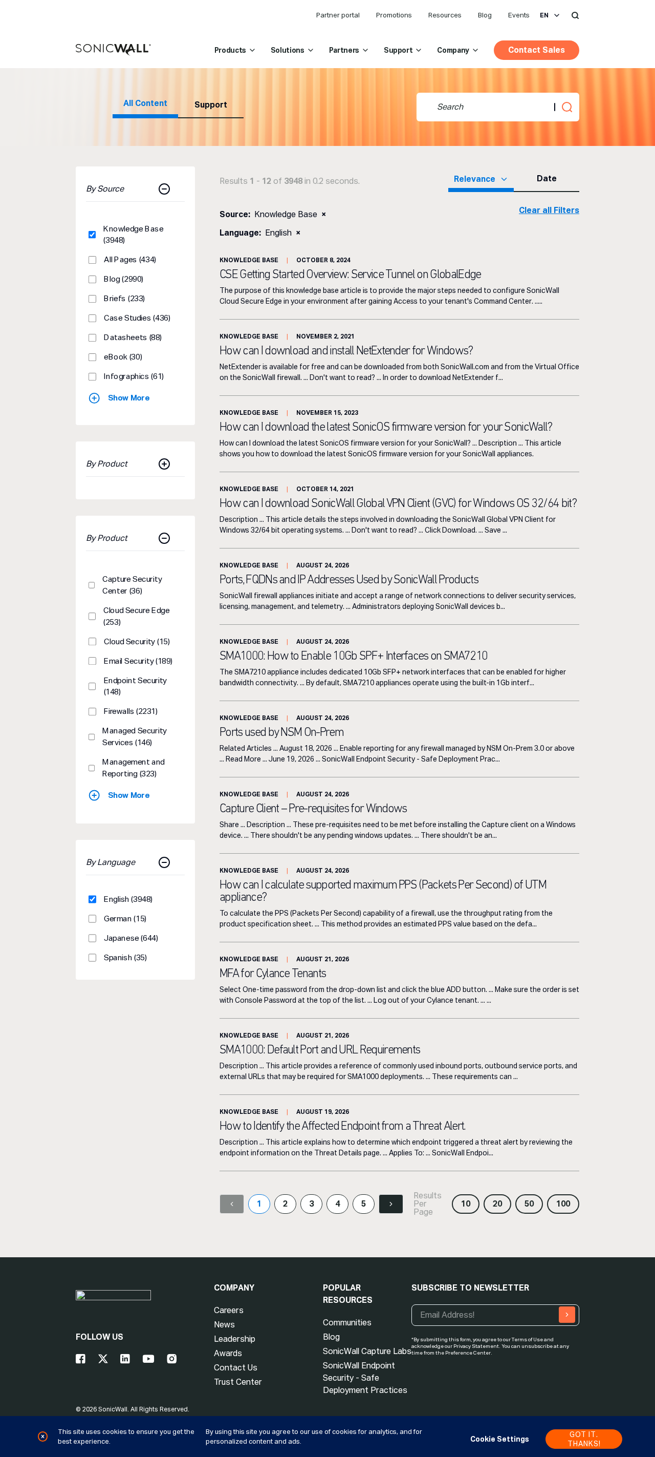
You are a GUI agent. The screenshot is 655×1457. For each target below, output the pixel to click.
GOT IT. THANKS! (584, 1439)
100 (563, 1204)
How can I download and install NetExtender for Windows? (346, 351)
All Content (145, 103)
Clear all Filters (549, 210)
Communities (347, 1322)
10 (465, 1204)
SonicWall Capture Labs (367, 1351)
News (224, 1324)
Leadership (234, 1339)
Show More (129, 397)
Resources (445, 15)
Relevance (474, 179)
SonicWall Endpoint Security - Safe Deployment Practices (365, 1378)
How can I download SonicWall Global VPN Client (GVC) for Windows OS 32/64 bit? (398, 504)
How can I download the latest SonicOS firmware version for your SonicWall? (386, 427)
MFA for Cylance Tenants (272, 974)
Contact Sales (536, 50)
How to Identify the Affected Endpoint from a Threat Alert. (343, 1127)
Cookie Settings (499, 1439)
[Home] (113, 50)
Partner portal (338, 15)
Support (398, 50)
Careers (229, 1310)
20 (497, 1204)
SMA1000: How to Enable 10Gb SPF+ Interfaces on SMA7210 (353, 656)
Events (519, 15)
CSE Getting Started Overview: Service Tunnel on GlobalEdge (350, 275)
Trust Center (238, 1382)
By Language (110, 862)
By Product (106, 464)
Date (547, 178)
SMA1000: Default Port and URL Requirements (320, 1050)
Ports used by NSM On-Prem (281, 733)
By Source (105, 189)
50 (529, 1204)
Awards (228, 1353)
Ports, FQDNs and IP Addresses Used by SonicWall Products (349, 580)
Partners (344, 50)
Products (230, 50)
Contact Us (235, 1367)
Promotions (394, 15)
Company (453, 50)
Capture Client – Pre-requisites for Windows (313, 809)
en (544, 15)
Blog (485, 15)
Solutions (287, 50)
